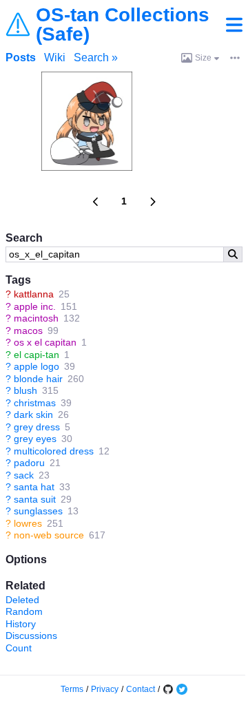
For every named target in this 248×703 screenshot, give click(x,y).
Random (24, 611)
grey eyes (35, 438)
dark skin (33, 414)
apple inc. (35, 306)
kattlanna (34, 294)
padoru (29, 462)
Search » (96, 57)
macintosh (36, 318)
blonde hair (38, 378)
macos (28, 330)
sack (24, 475)
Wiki (54, 57)
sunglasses (38, 510)
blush (25, 390)
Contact (140, 689)
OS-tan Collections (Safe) (122, 25)
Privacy (104, 689)
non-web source (49, 535)
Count (19, 647)
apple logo (36, 366)
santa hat (34, 486)
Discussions (31, 635)
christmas (35, 402)
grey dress (37, 426)
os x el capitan (45, 342)
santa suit (35, 499)
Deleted (22, 599)
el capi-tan (36, 354)
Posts (21, 57)
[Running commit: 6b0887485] (168, 689)
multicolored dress (54, 451)
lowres (28, 523)
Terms (72, 689)
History (21, 623)
